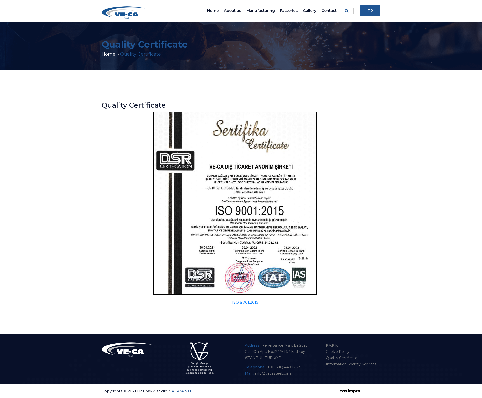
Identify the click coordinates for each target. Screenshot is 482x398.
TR (370, 11)
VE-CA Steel (184, 391)
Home (213, 10)
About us (232, 10)
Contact (329, 10)
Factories (289, 10)
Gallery (309, 10)
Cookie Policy (337, 351)
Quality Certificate (341, 358)
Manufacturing (260, 10)
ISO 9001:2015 (245, 302)
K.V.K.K (332, 345)
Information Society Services (351, 364)
